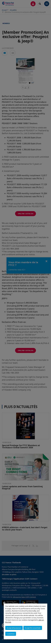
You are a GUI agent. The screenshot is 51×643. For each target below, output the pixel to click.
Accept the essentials (33, 628)
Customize (11, 634)
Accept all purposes (14, 628)
